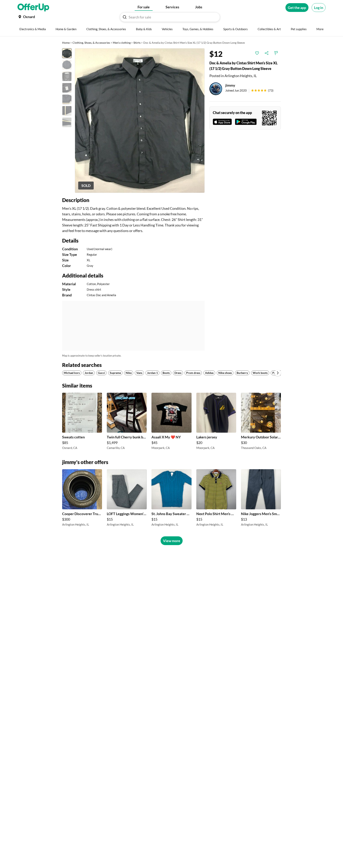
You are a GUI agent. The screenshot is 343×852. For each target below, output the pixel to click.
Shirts (137, 42)
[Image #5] (67, 99)
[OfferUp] (33, 8)
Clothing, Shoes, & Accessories (91, 42)
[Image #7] (67, 122)
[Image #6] (67, 111)
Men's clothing (122, 42)
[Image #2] (67, 65)
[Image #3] (67, 76)
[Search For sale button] (124, 17)
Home (66, 42)
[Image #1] (67, 53)
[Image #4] (67, 88)
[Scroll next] (278, 373)
